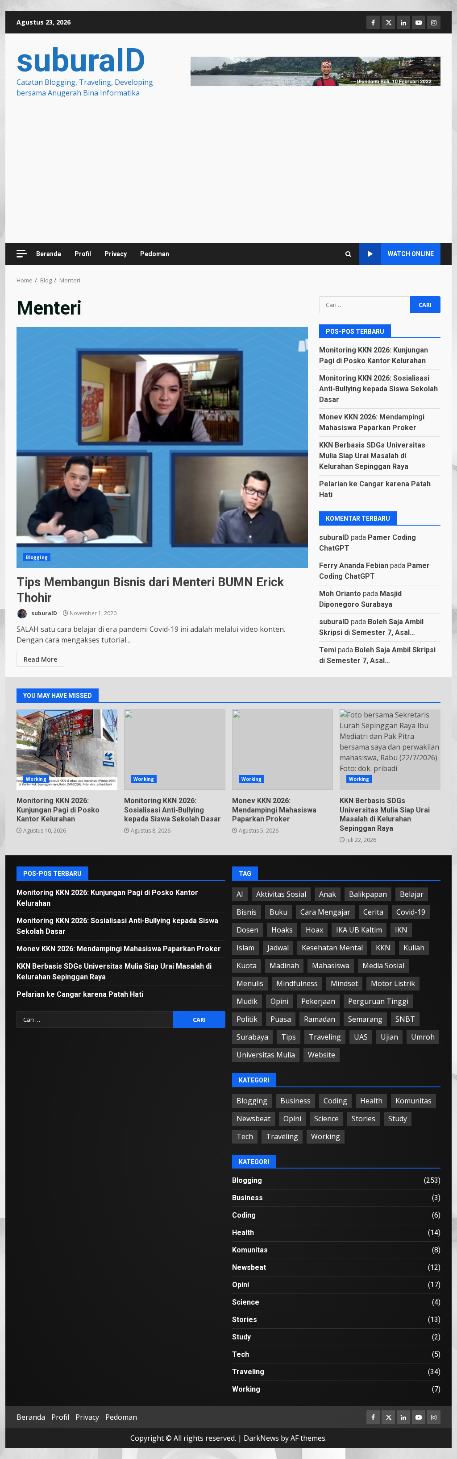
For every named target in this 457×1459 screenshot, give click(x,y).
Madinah (284, 965)
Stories (363, 1118)
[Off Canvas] (22, 253)
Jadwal (278, 948)
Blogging (37, 557)
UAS (361, 1037)
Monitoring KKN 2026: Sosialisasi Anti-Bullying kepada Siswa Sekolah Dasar (378, 389)
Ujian (389, 1037)
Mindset (344, 983)
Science (326, 1118)
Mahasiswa (330, 965)
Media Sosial (383, 965)
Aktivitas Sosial (281, 894)
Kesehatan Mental (332, 948)
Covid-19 (410, 912)
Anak (327, 894)
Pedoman (154, 253)
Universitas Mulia (266, 1055)
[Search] (348, 254)
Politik (247, 1019)
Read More (40, 659)
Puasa (280, 1019)
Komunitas (413, 1101)
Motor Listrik (393, 983)
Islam (245, 948)
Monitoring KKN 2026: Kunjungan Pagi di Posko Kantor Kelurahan (67, 749)
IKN (401, 930)
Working (36, 779)
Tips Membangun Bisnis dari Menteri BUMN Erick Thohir (162, 447)
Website (321, 1055)
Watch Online (411, 253)
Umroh (423, 1037)
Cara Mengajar (325, 912)
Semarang (365, 1019)
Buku (278, 912)
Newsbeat (253, 1118)
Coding (335, 1101)
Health (371, 1101)
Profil (83, 253)
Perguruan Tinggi (378, 1001)
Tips (288, 1037)
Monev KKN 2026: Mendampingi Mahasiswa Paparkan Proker (282, 749)
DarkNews (261, 1438)
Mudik (247, 1001)
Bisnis (247, 912)
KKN (383, 948)
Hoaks (282, 930)
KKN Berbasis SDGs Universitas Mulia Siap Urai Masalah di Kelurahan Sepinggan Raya (372, 456)
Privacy (115, 253)
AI (240, 894)
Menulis (250, 983)
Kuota (247, 965)
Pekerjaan (318, 1001)
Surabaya (252, 1037)
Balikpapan (368, 894)
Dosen (247, 930)
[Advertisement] (315, 70)
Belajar (412, 894)
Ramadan (319, 1019)
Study (397, 1118)
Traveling (325, 1037)
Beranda (48, 253)
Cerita (373, 912)
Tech (245, 1136)
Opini (279, 1001)
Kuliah (413, 948)
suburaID (81, 60)
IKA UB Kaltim (359, 930)
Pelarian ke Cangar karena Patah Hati (80, 994)
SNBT (405, 1019)
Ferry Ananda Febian (353, 565)
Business (295, 1101)
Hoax (314, 930)
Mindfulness (297, 983)
